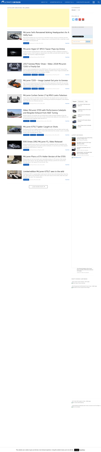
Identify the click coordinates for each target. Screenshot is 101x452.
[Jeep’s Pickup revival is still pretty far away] (74, 126)
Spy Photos (40, 134)
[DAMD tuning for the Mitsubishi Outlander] (74, 116)
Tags (86, 101)
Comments (80, 101)
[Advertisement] (38, 18)
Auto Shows (27, 74)
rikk (32, 179)
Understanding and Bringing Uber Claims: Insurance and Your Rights (86, 405)
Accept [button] (76, 450)
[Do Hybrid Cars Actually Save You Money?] (74, 148)
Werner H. (33, 43)
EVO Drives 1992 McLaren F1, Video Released (42, 141)
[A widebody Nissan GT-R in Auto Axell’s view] (74, 111)
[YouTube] (83, 19)
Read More (67, 43)
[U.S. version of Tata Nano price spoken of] (74, 105)
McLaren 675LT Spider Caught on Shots (40, 126)
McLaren (26, 43)
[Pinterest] (80, 19)
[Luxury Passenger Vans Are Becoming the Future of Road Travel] (74, 139)
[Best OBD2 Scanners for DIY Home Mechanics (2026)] (74, 144)
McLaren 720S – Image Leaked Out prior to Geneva (45, 80)
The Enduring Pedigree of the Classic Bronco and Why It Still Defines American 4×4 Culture (85, 270)
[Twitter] (73, 19)
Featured (34, 74)
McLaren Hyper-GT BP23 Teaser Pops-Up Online (44, 49)
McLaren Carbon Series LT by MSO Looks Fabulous (45, 95)
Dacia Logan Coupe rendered (78, 281)
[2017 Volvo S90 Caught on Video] (78, 402)
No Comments (84, 140)
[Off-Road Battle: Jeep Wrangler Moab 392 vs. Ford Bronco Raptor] (74, 153)
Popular (74, 101)
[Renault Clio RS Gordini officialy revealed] (74, 121)
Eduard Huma (34, 57)
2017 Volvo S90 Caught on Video (78, 401)
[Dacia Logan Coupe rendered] (78, 283)
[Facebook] (76, 19)
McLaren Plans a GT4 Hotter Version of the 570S (44, 156)
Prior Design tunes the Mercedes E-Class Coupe (82, 286)
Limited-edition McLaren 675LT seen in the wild (43, 171)
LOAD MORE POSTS (37, 186)
